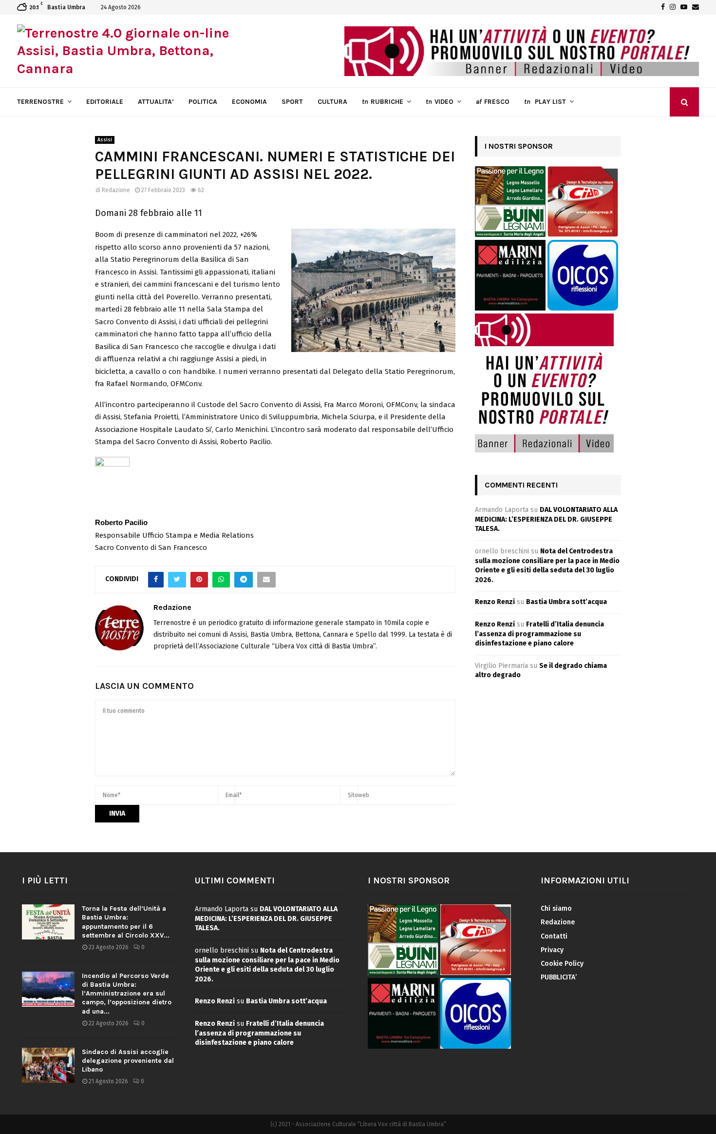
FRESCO (492, 102)
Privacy (552, 950)
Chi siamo (556, 908)
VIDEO (439, 102)
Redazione (116, 190)
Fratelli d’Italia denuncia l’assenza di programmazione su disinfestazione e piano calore (539, 633)
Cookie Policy (562, 963)
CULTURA (332, 102)
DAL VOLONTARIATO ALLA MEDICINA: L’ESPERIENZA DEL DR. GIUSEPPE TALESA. (546, 519)
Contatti (554, 936)
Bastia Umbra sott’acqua (566, 602)
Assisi (104, 140)
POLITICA (202, 102)
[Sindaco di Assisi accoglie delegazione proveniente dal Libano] (48, 1065)
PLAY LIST (545, 102)
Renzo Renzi (495, 602)
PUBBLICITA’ (559, 977)
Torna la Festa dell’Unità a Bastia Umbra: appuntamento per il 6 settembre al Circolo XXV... (126, 921)
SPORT (292, 102)
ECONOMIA (249, 102)
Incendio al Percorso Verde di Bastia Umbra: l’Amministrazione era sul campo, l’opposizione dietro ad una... (126, 994)
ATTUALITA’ (156, 102)
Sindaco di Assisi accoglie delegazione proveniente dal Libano (128, 1061)
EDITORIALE (104, 102)
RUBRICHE (382, 102)
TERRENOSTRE (40, 102)
